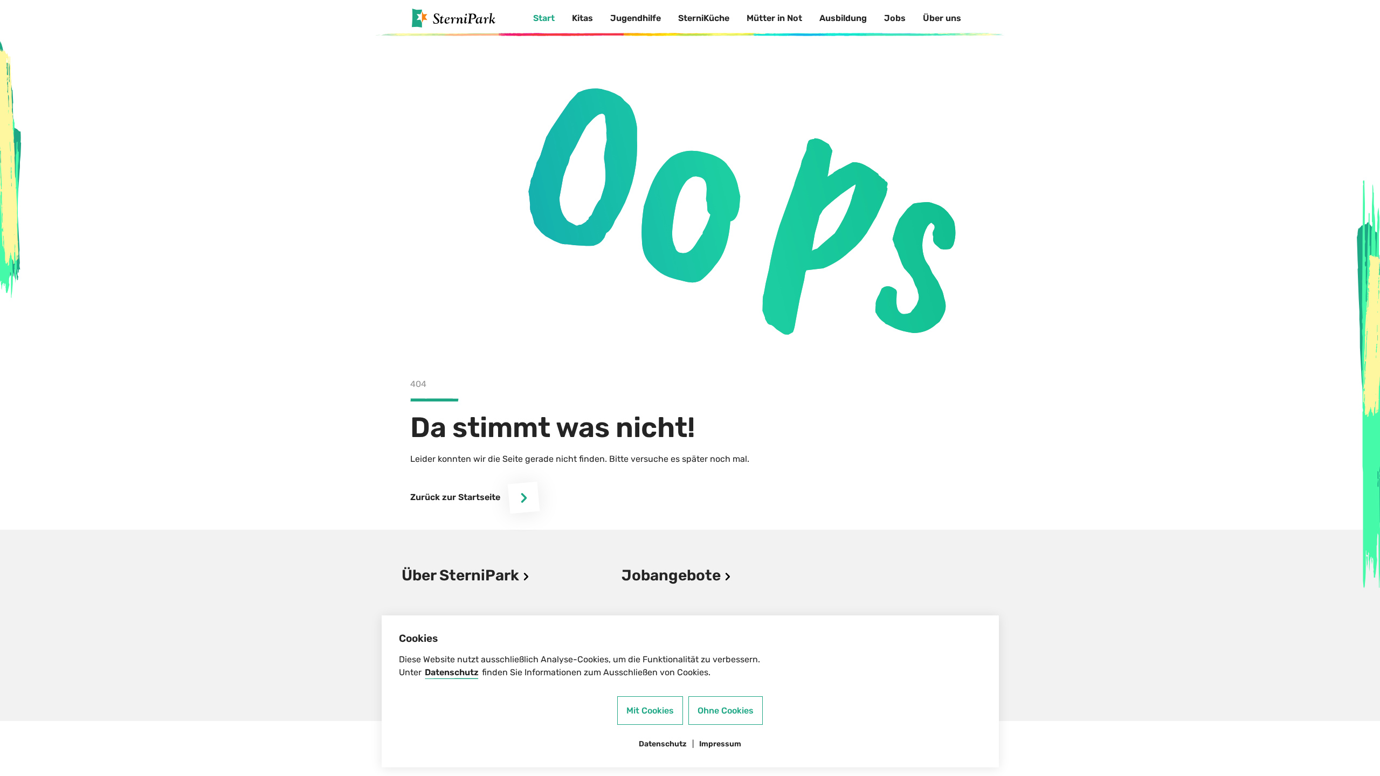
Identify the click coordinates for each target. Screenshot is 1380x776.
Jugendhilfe (635, 18)
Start (544, 18)
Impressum (720, 744)
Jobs (895, 18)
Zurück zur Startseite (455, 497)
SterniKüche (703, 18)
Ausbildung (843, 18)
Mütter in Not (774, 18)
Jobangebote (673, 575)
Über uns (942, 18)
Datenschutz (452, 672)
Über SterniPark (462, 575)
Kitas (582, 18)
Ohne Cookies (726, 710)
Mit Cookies (650, 710)
